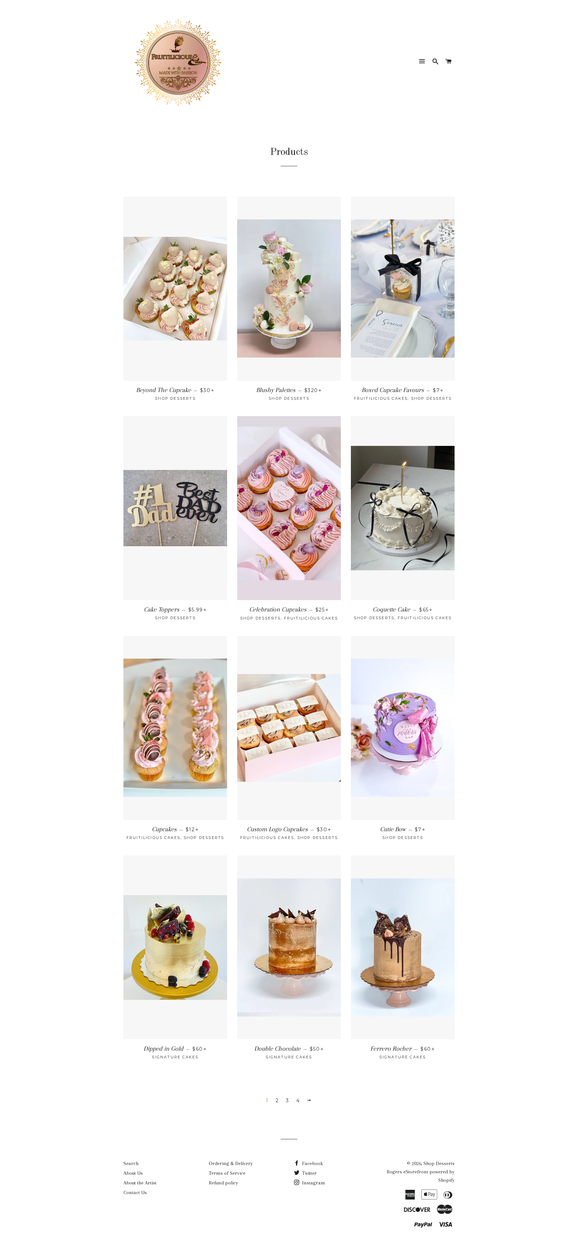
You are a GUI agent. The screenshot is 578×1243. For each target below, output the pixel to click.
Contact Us (135, 1192)
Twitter (309, 1173)
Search (130, 1163)
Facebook (312, 1163)
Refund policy (223, 1183)
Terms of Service (227, 1173)
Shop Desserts (439, 1163)
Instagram (313, 1183)
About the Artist (140, 1183)
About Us (133, 1173)
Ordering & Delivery (231, 1163)
